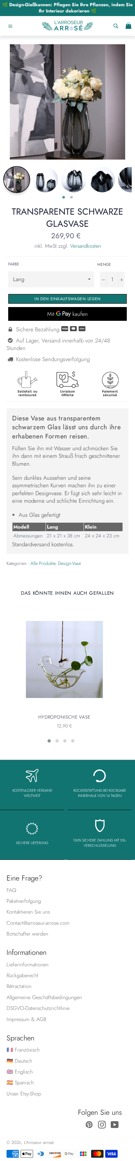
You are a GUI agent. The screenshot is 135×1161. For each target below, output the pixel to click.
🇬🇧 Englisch (20, 1071)
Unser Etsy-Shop (24, 1093)
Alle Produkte (42, 563)
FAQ (11, 890)
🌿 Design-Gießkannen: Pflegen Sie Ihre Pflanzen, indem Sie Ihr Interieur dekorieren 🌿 (67, 7)
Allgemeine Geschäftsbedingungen (44, 997)
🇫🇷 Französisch (23, 1050)
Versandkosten (85, 246)
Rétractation (19, 986)
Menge (104, 264)
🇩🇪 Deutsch (19, 1061)
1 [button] (63, 197)
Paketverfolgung (24, 901)
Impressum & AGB (27, 1019)
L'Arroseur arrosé (39, 1142)
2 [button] (71, 197)
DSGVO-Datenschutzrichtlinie (38, 1008)
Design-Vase (69, 563)
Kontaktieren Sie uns (28, 912)
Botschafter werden (27, 934)
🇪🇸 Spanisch (20, 1082)
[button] (49, 741)
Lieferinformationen (27, 964)
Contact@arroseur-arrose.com (38, 923)
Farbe (13, 264)
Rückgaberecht (22, 975)
